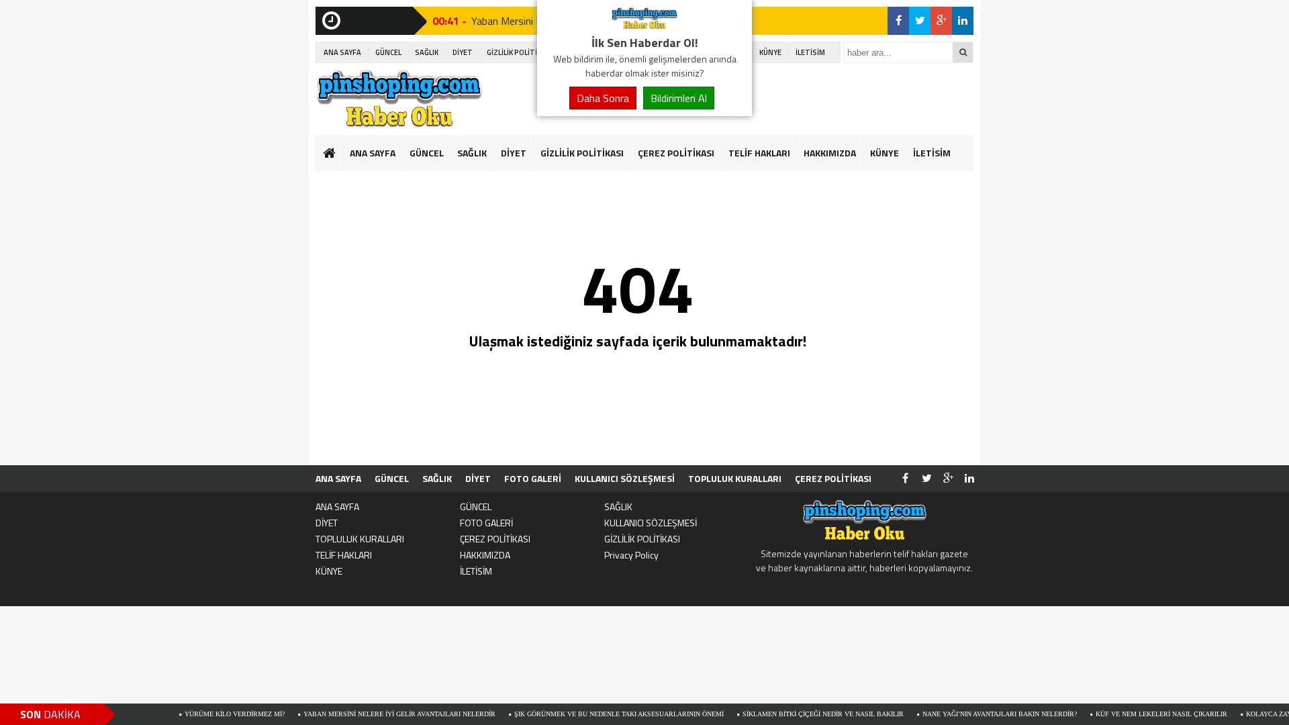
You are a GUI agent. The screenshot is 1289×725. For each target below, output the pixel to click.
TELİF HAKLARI (759, 153)
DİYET (462, 52)
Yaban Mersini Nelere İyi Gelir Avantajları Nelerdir (375, 714)
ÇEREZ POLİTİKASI (676, 153)
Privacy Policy (631, 555)
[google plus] (941, 21)
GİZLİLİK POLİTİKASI (520, 52)
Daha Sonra (603, 98)
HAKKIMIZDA (830, 153)
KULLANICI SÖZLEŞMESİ (625, 478)
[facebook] (898, 21)
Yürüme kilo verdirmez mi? (210, 714)
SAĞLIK (426, 52)
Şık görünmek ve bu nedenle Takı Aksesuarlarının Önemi (594, 714)
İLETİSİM (810, 52)
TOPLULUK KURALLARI (734, 478)
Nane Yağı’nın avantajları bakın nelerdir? (975, 714)
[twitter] (919, 21)
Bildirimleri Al (679, 98)
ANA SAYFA (342, 52)
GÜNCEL (388, 52)
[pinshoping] (644, 25)
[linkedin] (962, 21)
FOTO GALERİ (532, 478)
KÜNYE (770, 52)
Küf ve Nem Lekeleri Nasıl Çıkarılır (1136, 714)
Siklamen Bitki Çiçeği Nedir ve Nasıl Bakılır (798, 714)
